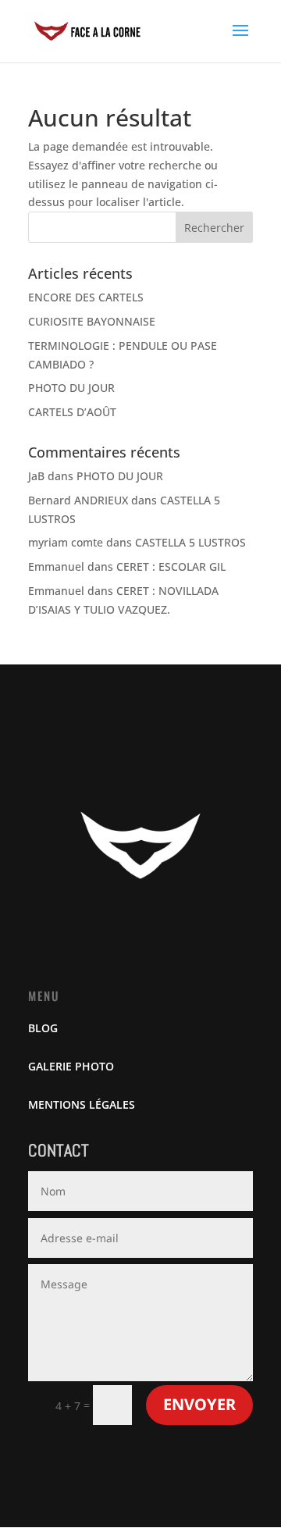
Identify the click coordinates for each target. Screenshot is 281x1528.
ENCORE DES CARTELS (86, 297)
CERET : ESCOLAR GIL (171, 566)
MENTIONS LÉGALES (81, 1104)
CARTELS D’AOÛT (72, 411)
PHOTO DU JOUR (71, 387)
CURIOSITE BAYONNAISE (91, 321)
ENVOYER (199, 1404)
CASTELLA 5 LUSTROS (190, 542)
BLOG (43, 1027)
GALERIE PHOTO (71, 1066)
